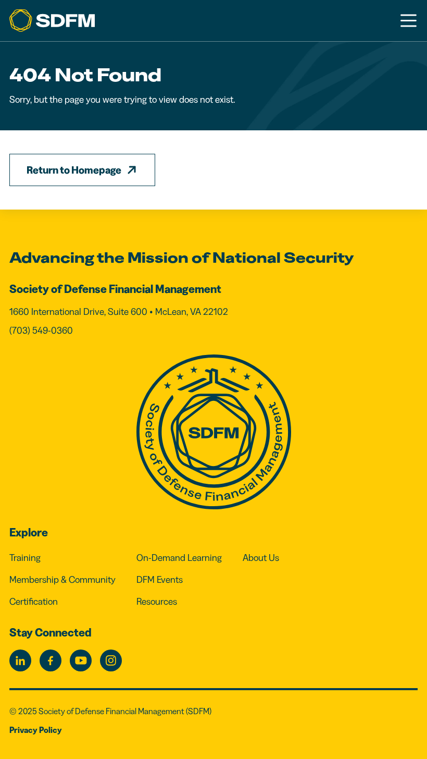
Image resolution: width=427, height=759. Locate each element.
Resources (156, 601)
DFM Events (159, 579)
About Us (261, 558)
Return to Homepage (74, 170)
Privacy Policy (35, 730)
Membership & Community (62, 579)
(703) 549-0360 (41, 330)
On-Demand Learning (179, 558)
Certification (33, 601)
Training (25, 558)
